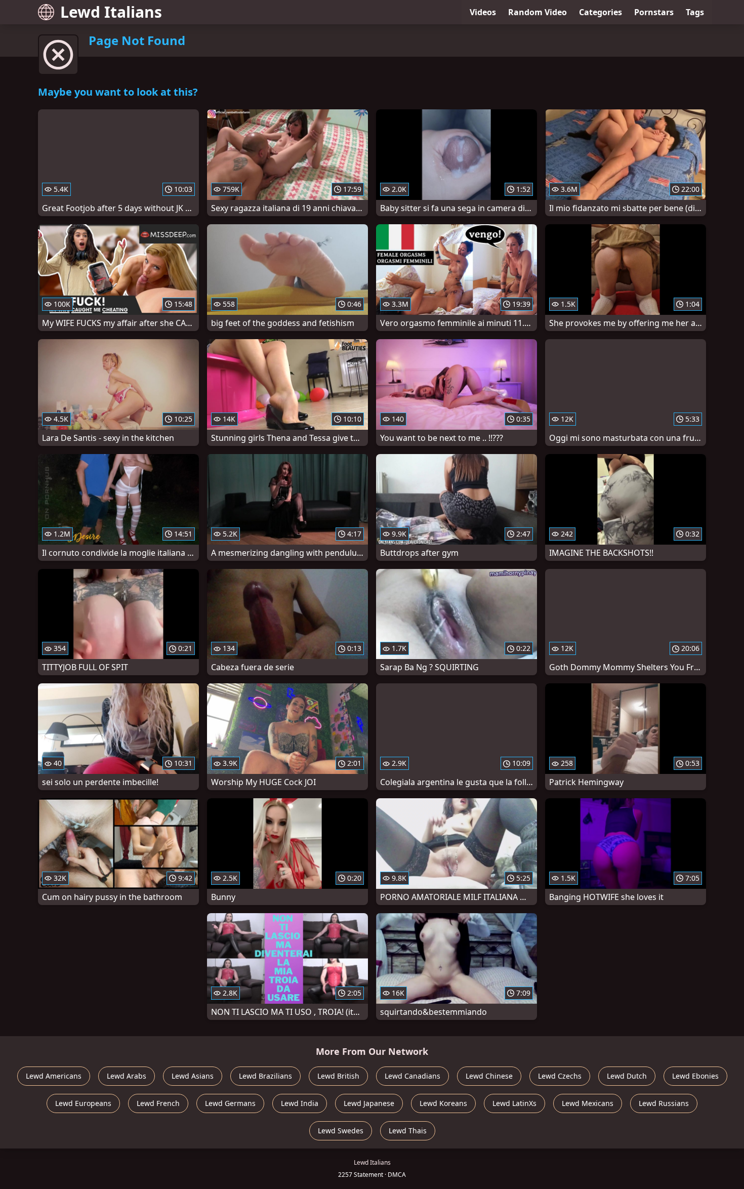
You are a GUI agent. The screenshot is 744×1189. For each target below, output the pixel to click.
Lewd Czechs (560, 1076)
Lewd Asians (193, 1076)
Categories (600, 12)
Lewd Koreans (443, 1103)
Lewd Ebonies (695, 1076)
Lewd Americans (53, 1076)
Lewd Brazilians (265, 1076)
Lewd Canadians (412, 1076)
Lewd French (158, 1103)
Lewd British (338, 1076)
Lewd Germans (230, 1103)
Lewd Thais (408, 1130)
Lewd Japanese (369, 1103)
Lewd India (299, 1103)
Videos (483, 12)
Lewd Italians (111, 12)
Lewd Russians (664, 1103)
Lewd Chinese (489, 1076)
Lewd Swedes (340, 1130)
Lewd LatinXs (514, 1103)
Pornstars (654, 12)
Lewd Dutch (627, 1076)
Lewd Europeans (83, 1103)
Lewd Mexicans (587, 1103)
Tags (695, 12)
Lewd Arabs (126, 1076)
